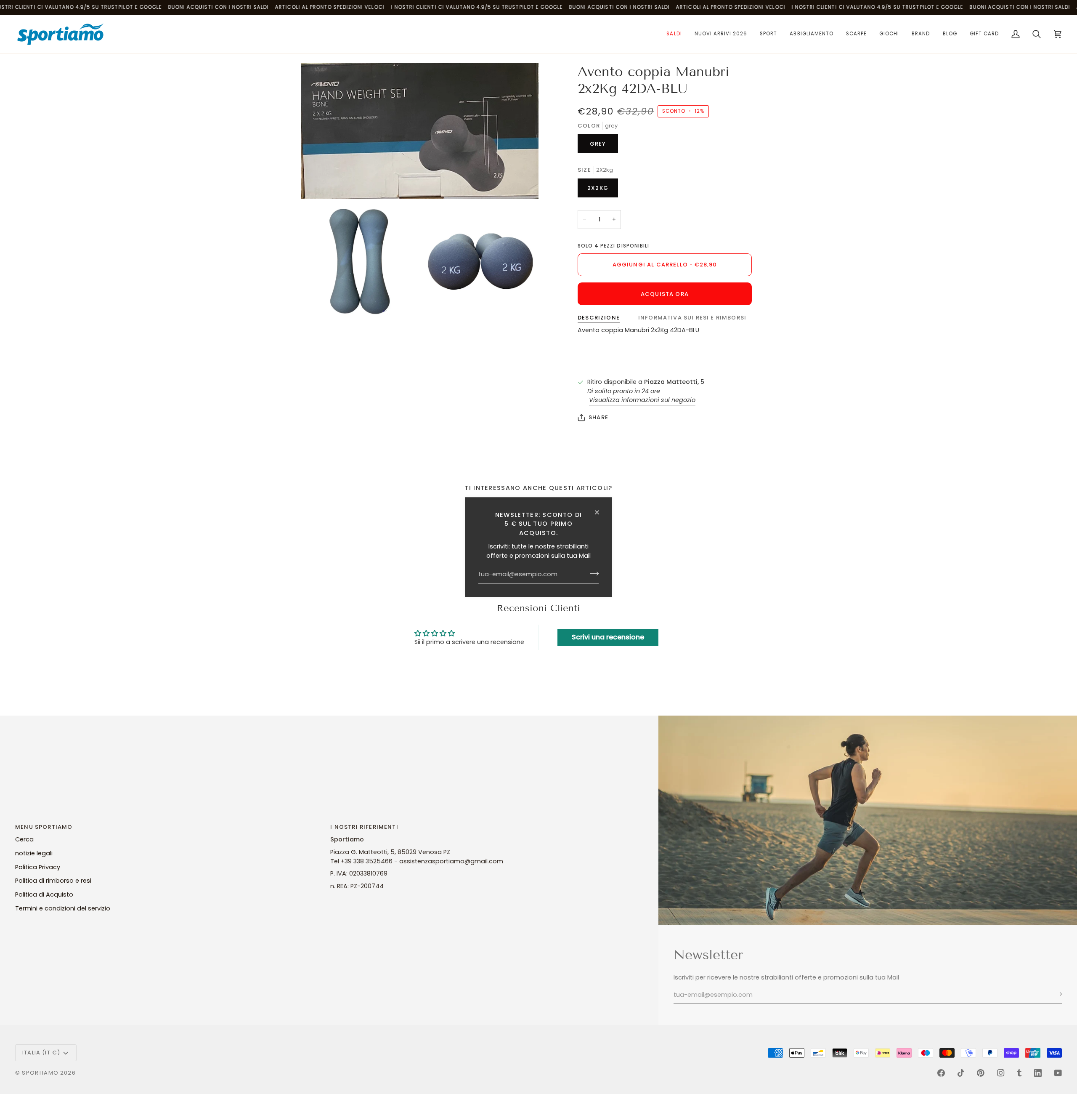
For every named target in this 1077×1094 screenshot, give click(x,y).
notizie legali (34, 853)
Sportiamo (40, 1073)
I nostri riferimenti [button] (364, 827)
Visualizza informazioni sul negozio (642, 400)
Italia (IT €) (41, 1053)
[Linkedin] (1038, 1073)
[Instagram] (1001, 1073)
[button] (674, 34)
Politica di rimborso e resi (53, 880)
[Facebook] (941, 1073)
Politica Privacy (37, 867)
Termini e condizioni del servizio (62, 908)
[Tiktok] (961, 1073)
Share (598, 417)
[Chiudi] (600, 512)
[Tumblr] (1019, 1073)
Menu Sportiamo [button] (43, 827)
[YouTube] (1058, 1073)
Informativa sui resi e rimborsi (692, 318)
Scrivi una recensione (608, 637)
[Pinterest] (980, 1073)
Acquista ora (665, 294)
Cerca (24, 839)
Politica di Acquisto (44, 894)
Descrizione (599, 318)
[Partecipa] (592, 573)
